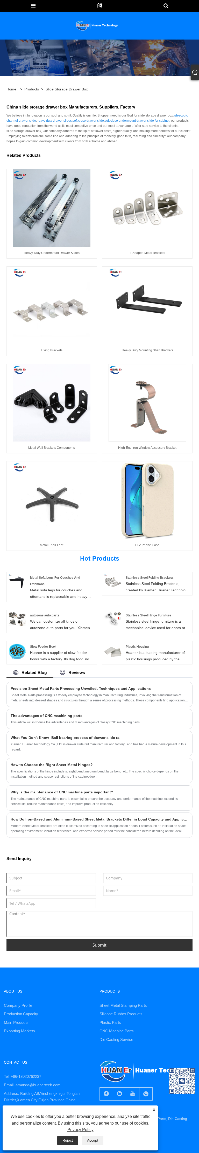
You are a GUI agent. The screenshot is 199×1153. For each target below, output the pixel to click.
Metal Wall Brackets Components (51, 448)
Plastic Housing (137, 646)
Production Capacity (21, 1014)
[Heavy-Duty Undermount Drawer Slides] (51, 208)
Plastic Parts (110, 1022)
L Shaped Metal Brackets (147, 253)
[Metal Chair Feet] (51, 500)
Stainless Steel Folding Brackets (150, 577)
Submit (99, 945)
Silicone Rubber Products (121, 1014)
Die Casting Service (116, 1039)
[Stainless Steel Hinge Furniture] (113, 620)
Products (31, 89)
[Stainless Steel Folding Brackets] (113, 582)
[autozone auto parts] (17, 618)
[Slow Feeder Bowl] (17, 651)
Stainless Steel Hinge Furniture (148, 615)
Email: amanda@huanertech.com (32, 1085)
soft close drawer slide (88, 120)
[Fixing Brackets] (51, 305)
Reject (67, 1140)
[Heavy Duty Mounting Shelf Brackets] (147, 305)
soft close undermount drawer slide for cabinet (137, 120)
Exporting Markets (19, 1031)
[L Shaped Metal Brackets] (147, 208)
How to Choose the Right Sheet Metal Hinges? (52, 765)
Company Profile (18, 1005)
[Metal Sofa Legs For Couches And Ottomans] (17, 582)
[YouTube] (132, 1094)
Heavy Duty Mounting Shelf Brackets (147, 350)
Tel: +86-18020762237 (22, 1076)
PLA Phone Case (147, 545)
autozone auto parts (44, 615)
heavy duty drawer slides (54, 120)
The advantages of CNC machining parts (46, 716)
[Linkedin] (119, 1094)
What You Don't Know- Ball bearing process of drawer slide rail (66, 738)
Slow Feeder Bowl (43, 646)
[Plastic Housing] (113, 651)
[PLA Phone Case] (147, 500)
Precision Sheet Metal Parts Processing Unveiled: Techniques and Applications (81, 688)
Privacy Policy (80, 1129)
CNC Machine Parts (117, 1031)
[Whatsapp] (146, 1094)
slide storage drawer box (67, 89)
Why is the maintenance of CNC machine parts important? (62, 792)
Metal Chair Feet (51, 545)
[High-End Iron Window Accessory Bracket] (147, 402)
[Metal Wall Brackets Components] (51, 402)
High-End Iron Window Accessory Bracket (147, 448)
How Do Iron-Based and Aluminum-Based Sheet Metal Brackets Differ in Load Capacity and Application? (99, 819)
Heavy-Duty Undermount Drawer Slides (52, 253)
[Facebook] (106, 1094)
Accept (92, 1140)
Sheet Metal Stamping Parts (123, 1005)
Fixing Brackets (51, 350)
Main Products (16, 1022)
